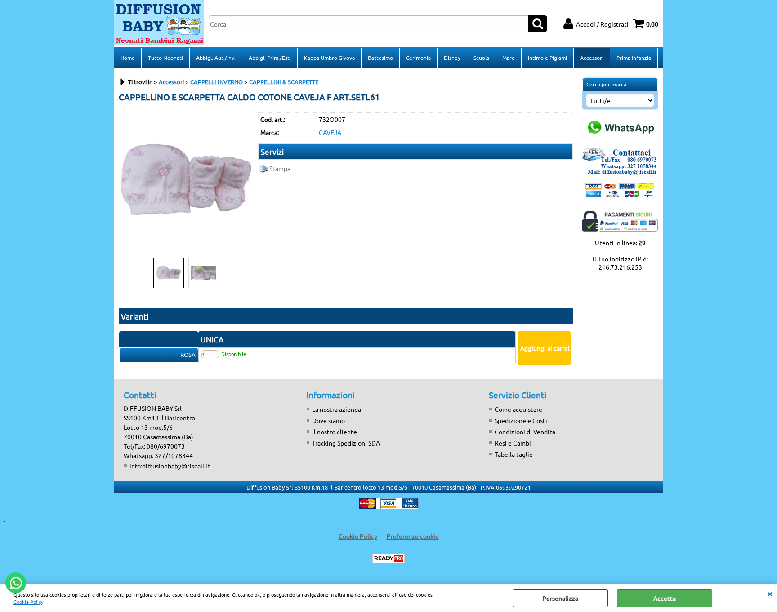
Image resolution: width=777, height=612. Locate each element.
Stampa (279, 168)
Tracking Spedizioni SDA (346, 443)
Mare (508, 57)
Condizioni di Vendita (525, 432)
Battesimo (380, 57)
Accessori (591, 57)
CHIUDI (770, 593)
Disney (452, 57)
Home (128, 57)
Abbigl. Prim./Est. (270, 57)
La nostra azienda (336, 409)
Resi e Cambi (513, 443)
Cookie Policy (28, 601)
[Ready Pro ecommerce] (388, 558)
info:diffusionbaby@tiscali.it (170, 466)
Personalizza (560, 598)
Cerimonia (418, 57)
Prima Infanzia (633, 57)
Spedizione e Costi (521, 420)
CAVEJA (330, 132)
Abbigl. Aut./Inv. (216, 57)
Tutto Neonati (165, 57)
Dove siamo (328, 420)
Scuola (481, 57)
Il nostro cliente (334, 432)
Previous (124, 180)
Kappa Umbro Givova (329, 57)
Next (248, 180)
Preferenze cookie (413, 536)
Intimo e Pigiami (547, 57)
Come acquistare (518, 409)
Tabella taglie (514, 454)
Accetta (664, 598)
